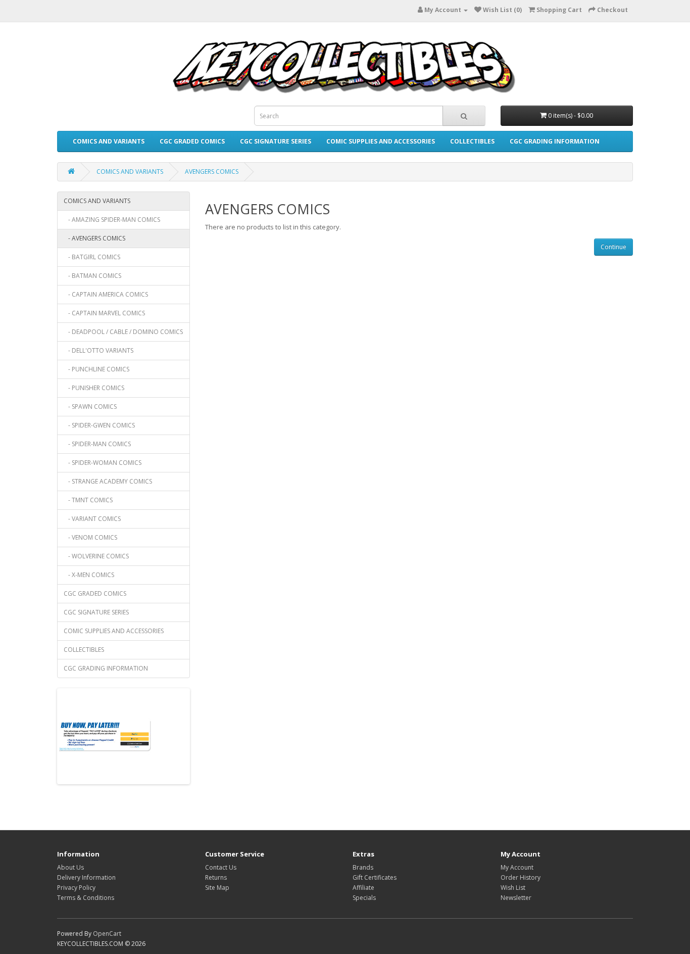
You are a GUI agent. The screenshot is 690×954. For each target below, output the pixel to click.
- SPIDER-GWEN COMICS (99, 425)
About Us (70, 867)
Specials (364, 897)
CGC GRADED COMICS (192, 141)
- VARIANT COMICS (92, 518)
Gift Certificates (375, 877)
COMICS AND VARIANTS (108, 141)
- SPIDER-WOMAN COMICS (102, 462)
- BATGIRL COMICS (92, 257)
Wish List (513, 887)
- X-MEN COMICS (89, 574)
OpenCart (107, 933)
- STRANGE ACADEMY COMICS (108, 481)
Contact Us (220, 867)
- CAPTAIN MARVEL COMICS (104, 313)
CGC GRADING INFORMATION (555, 141)
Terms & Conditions (85, 897)
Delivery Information (86, 877)
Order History (520, 877)
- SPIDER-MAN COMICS (97, 444)
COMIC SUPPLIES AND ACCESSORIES (380, 141)
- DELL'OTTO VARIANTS (98, 350)
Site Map (217, 887)
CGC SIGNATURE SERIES (275, 141)
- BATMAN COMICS (92, 275)
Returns (216, 877)
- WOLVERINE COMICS (96, 556)
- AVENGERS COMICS (94, 238)
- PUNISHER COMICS (94, 388)
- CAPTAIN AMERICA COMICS (106, 294)
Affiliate (363, 887)
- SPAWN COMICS (90, 406)
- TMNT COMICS (88, 500)
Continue (613, 247)
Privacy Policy (76, 887)
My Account (517, 867)
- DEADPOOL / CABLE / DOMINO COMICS (123, 331)
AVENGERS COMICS (211, 171)
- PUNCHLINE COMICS (96, 369)
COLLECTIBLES (472, 141)
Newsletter (516, 897)
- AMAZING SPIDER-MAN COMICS (112, 219)
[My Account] (464, 10)
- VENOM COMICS (90, 537)
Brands (363, 867)
